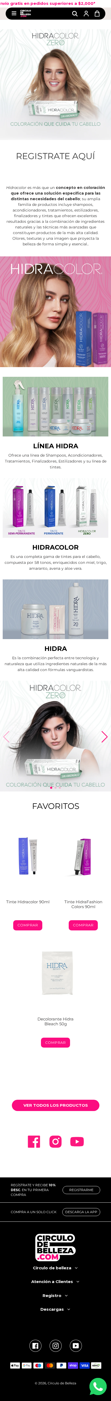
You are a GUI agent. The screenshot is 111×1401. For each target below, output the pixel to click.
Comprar (28, 925)
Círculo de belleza (52, 1267)
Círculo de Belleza (62, 1383)
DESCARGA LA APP (81, 1212)
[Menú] (14, 13)
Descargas (52, 1309)
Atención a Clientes (52, 1281)
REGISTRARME (81, 1190)
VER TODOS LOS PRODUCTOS (55, 1105)
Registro (52, 1295)
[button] (51, 788)
